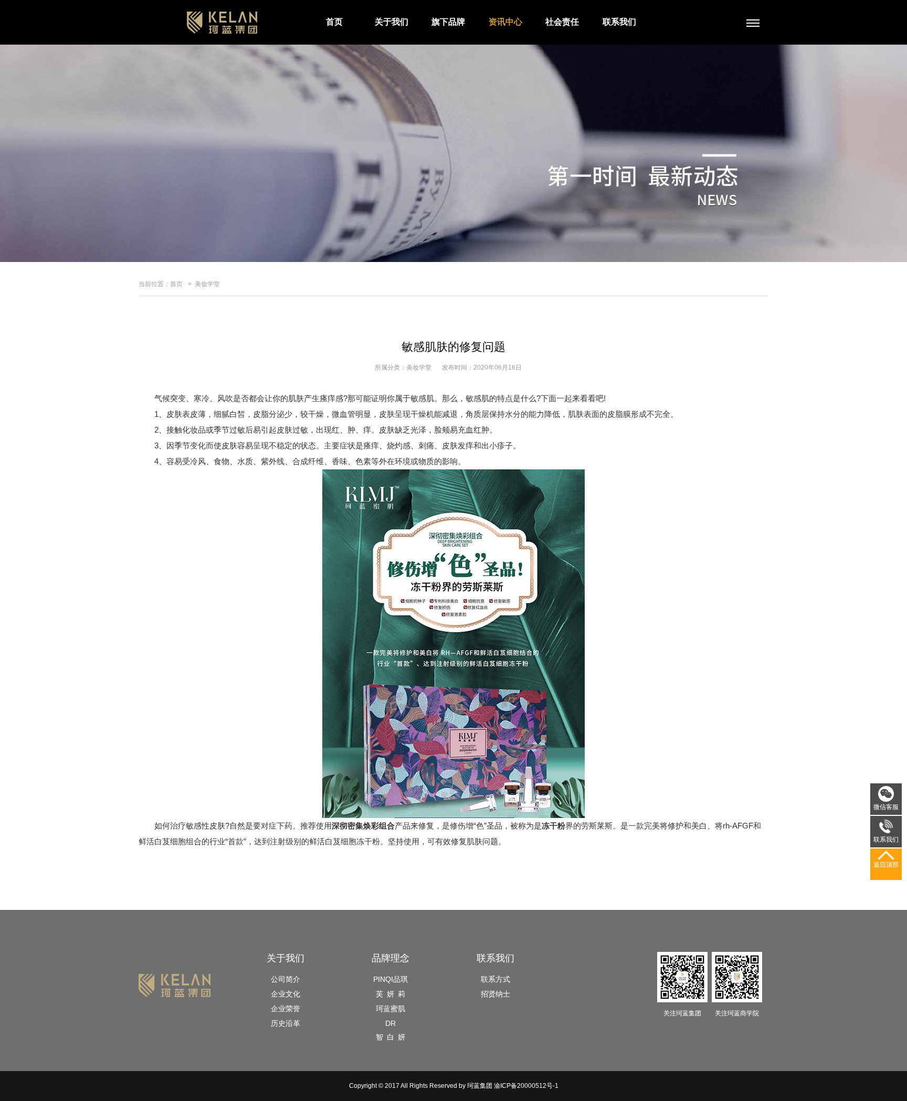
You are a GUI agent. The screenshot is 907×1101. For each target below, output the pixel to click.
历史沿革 (285, 1023)
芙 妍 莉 (390, 994)
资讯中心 (505, 21)
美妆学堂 (207, 284)
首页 (334, 21)
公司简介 (285, 979)
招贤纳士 (495, 994)
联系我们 (619, 21)
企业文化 (285, 994)
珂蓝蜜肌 (390, 1008)
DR (390, 1023)
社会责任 (562, 21)
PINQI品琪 (390, 979)
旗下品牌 (448, 21)
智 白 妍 (390, 1037)
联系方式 (495, 979)
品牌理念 (390, 958)
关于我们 (391, 21)
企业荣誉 (285, 1008)
